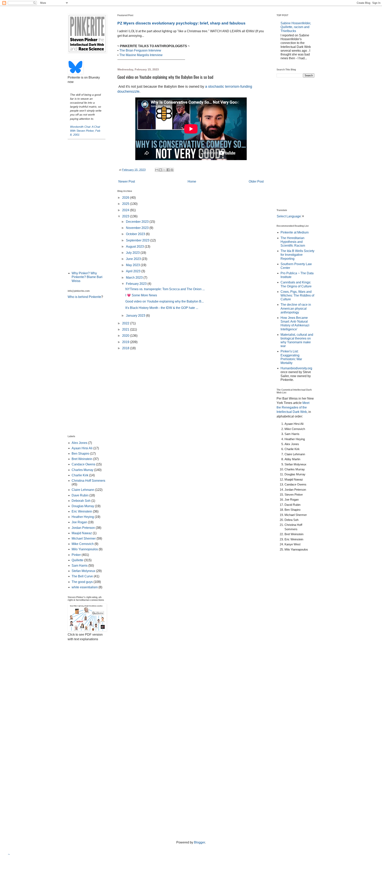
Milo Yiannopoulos (85, 549)
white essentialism (85, 587)
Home (192, 181)
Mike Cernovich (83, 544)
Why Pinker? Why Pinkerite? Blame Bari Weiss (87, 276)
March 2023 (134, 277)
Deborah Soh (81, 500)
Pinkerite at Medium (295, 232)
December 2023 (137, 221)
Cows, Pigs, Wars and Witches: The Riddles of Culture (297, 295)
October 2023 (136, 234)
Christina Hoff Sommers (88, 480)
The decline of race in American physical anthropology (296, 308)
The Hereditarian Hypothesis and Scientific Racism (293, 241)
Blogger (199, 842)
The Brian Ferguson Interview (140, 50)
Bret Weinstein (82, 459)
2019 (126, 342)
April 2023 (133, 271)
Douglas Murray (83, 506)
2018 (126, 348)
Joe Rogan (79, 522)
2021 (126, 329)
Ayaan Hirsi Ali (82, 448)
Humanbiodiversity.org (296, 368)
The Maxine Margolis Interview (141, 55)
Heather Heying (83, 516)
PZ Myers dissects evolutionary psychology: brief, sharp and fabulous (181, 23)
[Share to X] (164, 170)
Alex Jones (79, 443)
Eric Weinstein (82, 511)
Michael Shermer (84, 538)
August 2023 (135, 246)
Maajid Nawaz (82, 533)
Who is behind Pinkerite (84, 297)
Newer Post (126, 181)
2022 (126, 323)
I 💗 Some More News (141, 295)
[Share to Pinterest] (172, 170)
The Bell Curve (82, 576)
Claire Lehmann (83, 489)
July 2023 (133, 252)
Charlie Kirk (80, 475)
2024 (126, 210)
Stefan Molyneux (83, 571)
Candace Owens (83, 464)
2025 (126, 203)
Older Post (256, 181)
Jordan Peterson (83, 527)
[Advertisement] (86, 205)
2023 (126, 216)
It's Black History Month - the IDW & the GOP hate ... (161, 307)
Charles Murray (82, 470)
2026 (126, 197)
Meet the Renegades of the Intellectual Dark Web (293, 407)
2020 (126, 335)
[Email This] (157, 170)
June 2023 (134, 259)
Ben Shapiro (80, 453)
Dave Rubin (80, 495)
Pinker (76, 554)
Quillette (77, 560)
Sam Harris (80, 565)
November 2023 (137, 228)
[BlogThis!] (161, 170)
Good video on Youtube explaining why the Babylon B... (164, 301)
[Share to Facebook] (168, 170)
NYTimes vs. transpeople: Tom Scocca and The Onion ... (165, 289)
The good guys (82, 582)
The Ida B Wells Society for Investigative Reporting (297, 254)
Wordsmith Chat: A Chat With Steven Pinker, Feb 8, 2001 (85, 130)
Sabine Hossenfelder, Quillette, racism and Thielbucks (296, 26)
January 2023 (136, 315)
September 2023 (138, 240)
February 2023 (136, 283)
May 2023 (133, 265)
